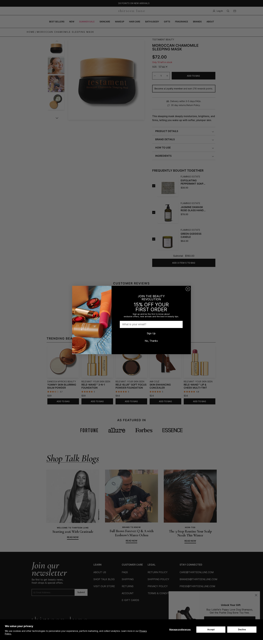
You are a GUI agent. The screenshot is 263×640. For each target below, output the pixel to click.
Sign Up (151, 333)
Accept (211, 629)
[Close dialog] (188, 289)
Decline (242, 629)
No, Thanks (151, 340)
